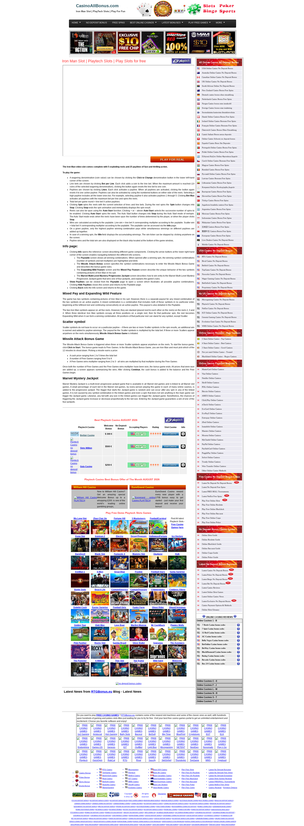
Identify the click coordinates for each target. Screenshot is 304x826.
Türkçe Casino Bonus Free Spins (215, 200)
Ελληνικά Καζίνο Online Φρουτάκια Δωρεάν (220, 156)
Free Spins (118, 22)
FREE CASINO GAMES (135, 800)
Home (75, 22)
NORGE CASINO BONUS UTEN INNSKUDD (147, 821)
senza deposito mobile (77, 824)
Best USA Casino (160, 770)
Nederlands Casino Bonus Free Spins (217, 99)
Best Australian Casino (162, 779)
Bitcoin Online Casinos (211, 391)
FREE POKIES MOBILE (163, 806)
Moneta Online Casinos (211, 435)
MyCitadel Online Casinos (212, 440)
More (219, 22)
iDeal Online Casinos (210, 422)
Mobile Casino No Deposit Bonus (215, 244)
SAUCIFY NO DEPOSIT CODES (134, 812)
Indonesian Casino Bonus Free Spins (217, 218)
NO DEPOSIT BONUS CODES (99, 800)
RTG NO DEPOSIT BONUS (80, 800)
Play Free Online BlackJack (213, 509)
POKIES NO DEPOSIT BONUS (200, 809)
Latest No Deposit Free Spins (213, 487)
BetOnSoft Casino (109, 776)
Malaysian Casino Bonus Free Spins (216, 222)
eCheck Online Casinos (211, 404)
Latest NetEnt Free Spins (212, 496)
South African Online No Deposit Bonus (218, 86)
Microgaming (133, 770)
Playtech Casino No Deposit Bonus (216, 304)
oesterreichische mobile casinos (108, 824)
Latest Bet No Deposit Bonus (213, 584)
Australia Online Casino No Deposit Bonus (219, 73)
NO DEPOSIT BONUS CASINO (199, 803)
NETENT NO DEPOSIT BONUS (133, 809)
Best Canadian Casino (162, 776)
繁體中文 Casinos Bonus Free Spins (216, 231)
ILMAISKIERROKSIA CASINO (222, 806)
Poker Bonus (84, 777)
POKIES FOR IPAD (184, 809)
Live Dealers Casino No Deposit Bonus (217, 240)
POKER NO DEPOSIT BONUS (118, 818)
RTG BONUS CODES (77, 812)
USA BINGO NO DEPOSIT (203, 812)
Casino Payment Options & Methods (217, 605)
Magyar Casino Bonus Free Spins (215, 165)
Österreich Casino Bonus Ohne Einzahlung (219, 130)
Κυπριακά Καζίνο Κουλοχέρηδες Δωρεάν (218, 187)
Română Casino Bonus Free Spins (215, 170)
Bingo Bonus (84, 782)
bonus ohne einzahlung (91, 824)
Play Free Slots (188, 770)
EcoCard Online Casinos (212, 409)
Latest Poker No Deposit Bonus (215, 575)
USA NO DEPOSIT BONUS (153, 815)
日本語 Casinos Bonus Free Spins (215, 227)
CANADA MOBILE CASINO (121, 803)
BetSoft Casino (108, 781)
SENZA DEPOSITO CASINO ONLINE (104, 821)
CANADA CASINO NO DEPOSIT (102, 803)
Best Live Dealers (160, 784)
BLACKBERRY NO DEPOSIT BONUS (85, 806)
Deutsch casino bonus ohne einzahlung (218, 95)
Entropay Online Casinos (212, 418)
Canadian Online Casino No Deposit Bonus (219, 77)
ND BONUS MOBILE (115, 809)
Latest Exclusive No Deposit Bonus (216, 601)
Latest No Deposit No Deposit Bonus (217, 483)
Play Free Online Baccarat (212, 514)
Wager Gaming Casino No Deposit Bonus (218, 279)
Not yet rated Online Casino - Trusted (217, 352)
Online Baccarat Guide (211, 548)
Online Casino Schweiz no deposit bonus (218, 139)
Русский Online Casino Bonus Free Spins (218, 174)
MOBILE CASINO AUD (205, 806)
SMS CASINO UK (150, 812)
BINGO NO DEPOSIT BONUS (224, 800)
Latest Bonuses (171, 22)
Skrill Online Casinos (210, 382)
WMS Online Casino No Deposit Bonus (218, 326)
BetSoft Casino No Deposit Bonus (215, 265)
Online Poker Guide (210, 557)
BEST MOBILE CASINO (206, 800)
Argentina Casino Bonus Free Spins (216, 209)
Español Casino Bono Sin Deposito (216, 143)
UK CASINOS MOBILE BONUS (184, 812)
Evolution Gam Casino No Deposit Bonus (219, 322)
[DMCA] (102, 796)
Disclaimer (162, 794)
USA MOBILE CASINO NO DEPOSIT (174, 815)
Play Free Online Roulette (212, 505)
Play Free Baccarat (189, 781)
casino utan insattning (158, 824)
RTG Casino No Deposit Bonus (214, 257)
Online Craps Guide (210, 553)
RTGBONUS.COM (226, 815)
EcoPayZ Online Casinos (212, 413)
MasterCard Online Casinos (213, 369)
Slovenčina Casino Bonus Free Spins (217, 196)
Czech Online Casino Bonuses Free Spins (218, 161)
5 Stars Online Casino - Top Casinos (216, 339)
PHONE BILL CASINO (170, 809)
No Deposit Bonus (96, 22)
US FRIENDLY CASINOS (212, 815)
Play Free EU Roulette (191, 773)
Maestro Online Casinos (211, 431)
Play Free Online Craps (211, 518)
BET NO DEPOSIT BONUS (79, 818)
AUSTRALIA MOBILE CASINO (146, 806)
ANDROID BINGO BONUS (152, 800)
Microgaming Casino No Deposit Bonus (218, 300)
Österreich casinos (214, 824)
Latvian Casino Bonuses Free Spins (216, 178)
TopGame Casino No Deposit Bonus (216, 270)
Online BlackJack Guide (211, 544)
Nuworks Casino (108, 784)
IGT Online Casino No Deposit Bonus (217, 313)
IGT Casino (132, 779)
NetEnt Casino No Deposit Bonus (215, 308)
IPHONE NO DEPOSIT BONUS (125, 806)
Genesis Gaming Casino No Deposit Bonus (219, 317)
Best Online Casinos (142, 22)
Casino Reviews (215, 787)
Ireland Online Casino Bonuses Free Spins (219, 121)
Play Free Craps (188, 787)
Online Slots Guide (209, 535)
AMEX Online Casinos (211, 396)
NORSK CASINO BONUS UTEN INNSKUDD (199, 821)
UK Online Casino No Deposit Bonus (217, 81)
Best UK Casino (159, 773)
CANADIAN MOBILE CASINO (205, 818)
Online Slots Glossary (210, 610)
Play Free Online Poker (211, 522)
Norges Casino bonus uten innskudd (216, 104)
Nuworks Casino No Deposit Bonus (216, 274)
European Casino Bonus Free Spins (216, 236)
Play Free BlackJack (190, 779)
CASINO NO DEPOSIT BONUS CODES (176, 803)
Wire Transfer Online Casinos (214, 466)
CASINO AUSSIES (137, 803)
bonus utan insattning (172, 824)
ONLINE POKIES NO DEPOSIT (224, 818)
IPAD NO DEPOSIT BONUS (106, 806)
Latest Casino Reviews (211, 588)
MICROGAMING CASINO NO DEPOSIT (184, 806)
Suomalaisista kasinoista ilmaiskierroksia (218, 112)
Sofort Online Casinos (211, 457)
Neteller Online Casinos (211, 378)
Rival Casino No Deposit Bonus (214, 261)
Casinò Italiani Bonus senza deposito (217, 134)
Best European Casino (162, 781)
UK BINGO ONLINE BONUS (165, 812)
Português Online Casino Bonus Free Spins (219, 148)
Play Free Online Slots (211, 501)
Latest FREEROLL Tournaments (222, 781)
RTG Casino (107, 770)
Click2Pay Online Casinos (212, 400)
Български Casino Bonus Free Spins (216, 192)
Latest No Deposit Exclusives (220, 776)
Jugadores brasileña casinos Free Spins (217, 205)
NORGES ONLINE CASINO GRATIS (224, 821)
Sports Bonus (84, 786)
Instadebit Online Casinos (212, 427)
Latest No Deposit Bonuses (220, 770)
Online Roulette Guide (211, 540)
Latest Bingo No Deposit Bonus (214, 579)
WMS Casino (133, 781)
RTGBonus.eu (101, 691)
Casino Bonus (85, 773)
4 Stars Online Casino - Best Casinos (216, 343)
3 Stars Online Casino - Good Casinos (217, 348)
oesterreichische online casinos (128, 824)
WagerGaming (108, 787)
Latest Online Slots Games (212, 592)
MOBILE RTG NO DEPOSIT (113, 812)
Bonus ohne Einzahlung (228, 824)
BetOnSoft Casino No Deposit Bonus (217, 283)
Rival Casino (107, 779)
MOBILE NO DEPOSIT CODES (94, 812)
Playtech (131, 773)
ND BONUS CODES (101, 809)
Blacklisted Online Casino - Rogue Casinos (219, 356)
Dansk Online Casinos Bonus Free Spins (218, 117)
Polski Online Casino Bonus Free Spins (217, 152)
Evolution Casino (135, 787)
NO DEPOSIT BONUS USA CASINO (183, 818)
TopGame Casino (109, 773)
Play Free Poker (188, 784)
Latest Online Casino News (213, 596)
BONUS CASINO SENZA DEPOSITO (81, 821)
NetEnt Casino (134, 776)
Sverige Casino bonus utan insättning (217, 108)
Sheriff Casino (134, 784)
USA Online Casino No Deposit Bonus (217, 68)
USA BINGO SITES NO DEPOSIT (101, 815)
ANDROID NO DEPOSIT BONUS (220, 803)
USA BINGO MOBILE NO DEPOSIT (224, 812)
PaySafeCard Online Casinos (213, 449)
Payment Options (230, 787)
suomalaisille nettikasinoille (200, 824)
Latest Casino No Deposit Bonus (215, 570)
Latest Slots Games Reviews (220, 779)
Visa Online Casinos (210, 374)
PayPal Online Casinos (211, 444)
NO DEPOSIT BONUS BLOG (119, 800)
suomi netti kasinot (185, 824)
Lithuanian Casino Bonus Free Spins (216, 183)
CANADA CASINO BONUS (82, 803)
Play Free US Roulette (191, 776)
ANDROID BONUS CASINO (170, 800)
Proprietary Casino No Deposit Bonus (217, 287)
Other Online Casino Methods (214, 471)
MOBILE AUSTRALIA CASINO (85, 809)
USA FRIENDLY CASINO (120, 815)
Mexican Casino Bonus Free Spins (216, 214)
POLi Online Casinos (210, 387)
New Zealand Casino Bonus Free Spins (217, 90)
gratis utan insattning (145, 824)
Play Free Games (198, 22)
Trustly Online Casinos (211, 462)
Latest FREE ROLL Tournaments (215, 491)
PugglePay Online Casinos (212, 453)
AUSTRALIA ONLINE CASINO (189, 800)
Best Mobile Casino (161, 787)
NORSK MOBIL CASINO (136, 815)
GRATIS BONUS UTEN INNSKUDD (173, 821)
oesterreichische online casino (220, 809)
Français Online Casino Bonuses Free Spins (219, 126)
